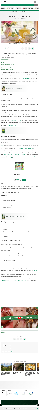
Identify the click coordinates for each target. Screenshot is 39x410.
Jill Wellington (21, 43)
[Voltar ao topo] (37, 404)
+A (8, 48)
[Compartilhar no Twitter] (29, 48)
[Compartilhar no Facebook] (26, 48)
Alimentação (16, 11)
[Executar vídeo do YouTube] (19, 317)
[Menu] (37, 2)
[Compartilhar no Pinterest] (32, 48)
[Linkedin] (9, 352)
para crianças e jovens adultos (25, 78)
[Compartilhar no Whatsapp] (22, 48)
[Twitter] (6, 352)
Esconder (12, 57)
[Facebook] (3, 352)
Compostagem (10, 8)
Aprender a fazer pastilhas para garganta (19, 280)
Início (13, 11)
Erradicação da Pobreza (28, 8)
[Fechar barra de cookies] (37, 408)
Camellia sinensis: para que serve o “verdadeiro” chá (24, 148)
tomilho (2, 145)
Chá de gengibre (9, 157)
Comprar (24, 179)
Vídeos (3, 8)
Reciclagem (19, 8)
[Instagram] (12, 352)
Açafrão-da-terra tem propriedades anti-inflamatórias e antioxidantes (14, 154)
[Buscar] (35, 2)
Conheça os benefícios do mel (11, 125)
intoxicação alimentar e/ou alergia (16, 120)
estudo (7, 102)
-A (10, 48)
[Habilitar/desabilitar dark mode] (5, 48)
